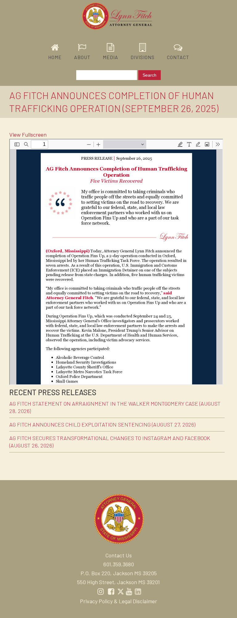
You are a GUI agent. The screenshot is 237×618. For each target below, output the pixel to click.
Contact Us (118, 555)
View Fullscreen (28, 134)
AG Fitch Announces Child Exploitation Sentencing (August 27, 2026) (102, 424)
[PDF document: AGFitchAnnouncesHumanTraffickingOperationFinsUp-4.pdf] (116, 262)
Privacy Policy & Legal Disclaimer (118, 601)
